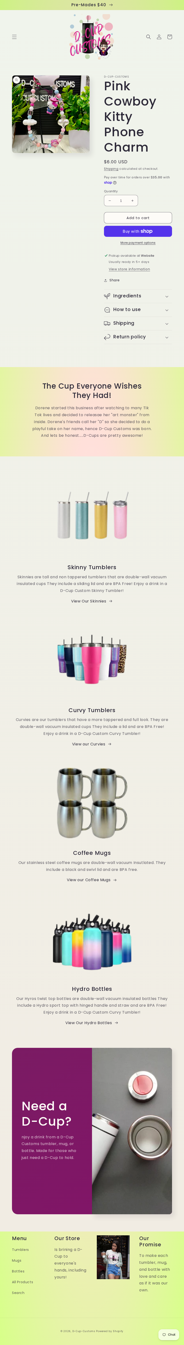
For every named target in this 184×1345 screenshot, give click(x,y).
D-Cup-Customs (83, 1331)
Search (18, 1292)
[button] (14, 37)
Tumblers (20, 1249)
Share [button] (114, 280)
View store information (129, 269)
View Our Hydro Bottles (88, 1023)
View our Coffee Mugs (88, 880)
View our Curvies (88, 744)
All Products (22, 1282)
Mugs (16, 1260)
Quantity (111, 191)
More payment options (138, 243)
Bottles (18, 1271)
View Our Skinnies (88, 601)
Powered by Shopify (109, 1331)
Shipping (111, 169)
